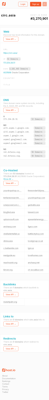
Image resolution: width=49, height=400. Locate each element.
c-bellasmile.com (10, 248)
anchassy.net (33, 262)
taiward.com (33, 212)
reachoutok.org (10, 262)
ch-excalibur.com (35, 270)
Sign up (35, 4)
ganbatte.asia (34, 205)
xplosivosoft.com (11, 219)
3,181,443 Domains (19, 69)
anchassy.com (9, 226)
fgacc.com (32, 226)
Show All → (8, 179)
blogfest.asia (9, 212)
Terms (5, 386)
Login (23, 4)
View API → (11, 39)
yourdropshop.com (36, 198)
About (4, 376)
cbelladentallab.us (11, 234)
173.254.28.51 (9, 63)
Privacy (5, 389)
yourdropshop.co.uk (12, 190)
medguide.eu (9, 255)
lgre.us (31, 248)
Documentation (9, 378)
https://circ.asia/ (10, 53)
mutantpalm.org (10, 302)
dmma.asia (8, 241)
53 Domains (13, 59)
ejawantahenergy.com (38, 219)
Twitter (5, 392)
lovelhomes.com (35, 255)
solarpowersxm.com (12, 205)
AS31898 (7, 72)
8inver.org (8, 270)
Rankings (6, 381)
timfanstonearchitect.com (14, 198)
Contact (5, 384)
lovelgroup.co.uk (35, 241)
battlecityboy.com (36, 234)
